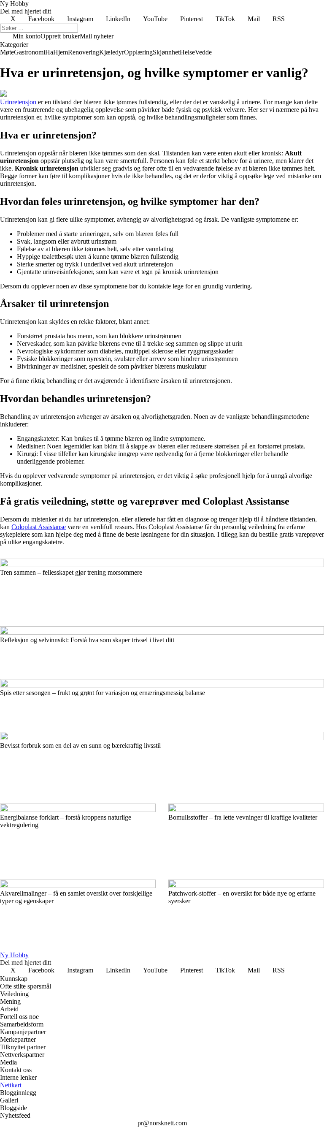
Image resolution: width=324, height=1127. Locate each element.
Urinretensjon (18, 102)
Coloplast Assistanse (38, 526)
